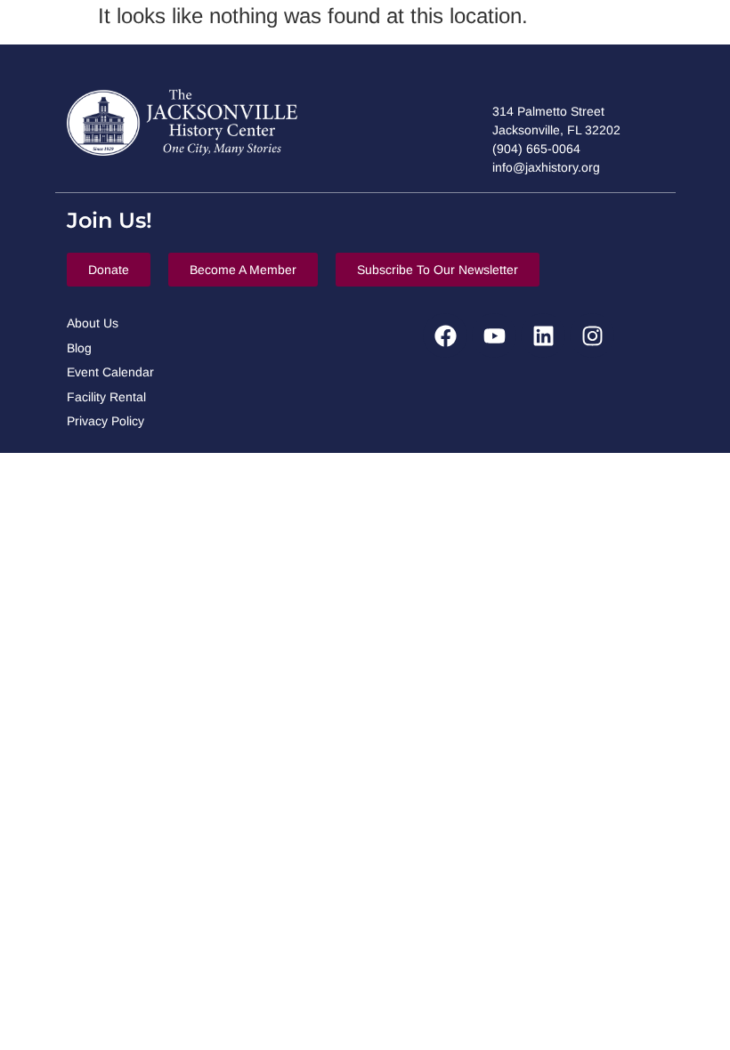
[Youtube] (494, 335)
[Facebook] (445, 335)
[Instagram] (592, 335)
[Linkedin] (543, 335)
